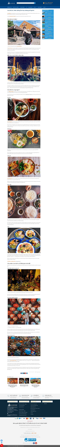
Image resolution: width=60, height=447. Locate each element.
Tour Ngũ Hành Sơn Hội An (22, 415)
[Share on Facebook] (21, 373)
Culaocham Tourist (12, 16)
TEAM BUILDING (30, 7)
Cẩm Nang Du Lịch (33, 411)
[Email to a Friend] (24, 373)
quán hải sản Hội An (13, 360)
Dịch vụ (35, 7)
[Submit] (34, 3)
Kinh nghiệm (39, 7)
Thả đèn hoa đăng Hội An (11, 261)
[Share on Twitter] (22, 373)
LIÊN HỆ (44, 7)
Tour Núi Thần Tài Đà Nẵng (22, 413)
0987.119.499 (34, 433)
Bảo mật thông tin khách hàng (35, 408)
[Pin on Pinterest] (25, 373)
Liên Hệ (32, 412)
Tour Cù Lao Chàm (15, 7)
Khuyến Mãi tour (33, 409)
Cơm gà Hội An (9, 178)
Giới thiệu (32, 414)
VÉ (26, 7)
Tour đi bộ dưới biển (22, 405)
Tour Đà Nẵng (22, 7)
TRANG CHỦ (10, 7)
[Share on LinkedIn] (27, 373)
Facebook (45, 403)
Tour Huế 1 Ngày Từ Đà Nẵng (23, 412)
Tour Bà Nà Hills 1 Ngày (22, 410)
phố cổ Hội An (19, 46)
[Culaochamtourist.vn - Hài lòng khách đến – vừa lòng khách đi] (11, 3)
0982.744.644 (50, 2)
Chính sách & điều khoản (34, 405)
